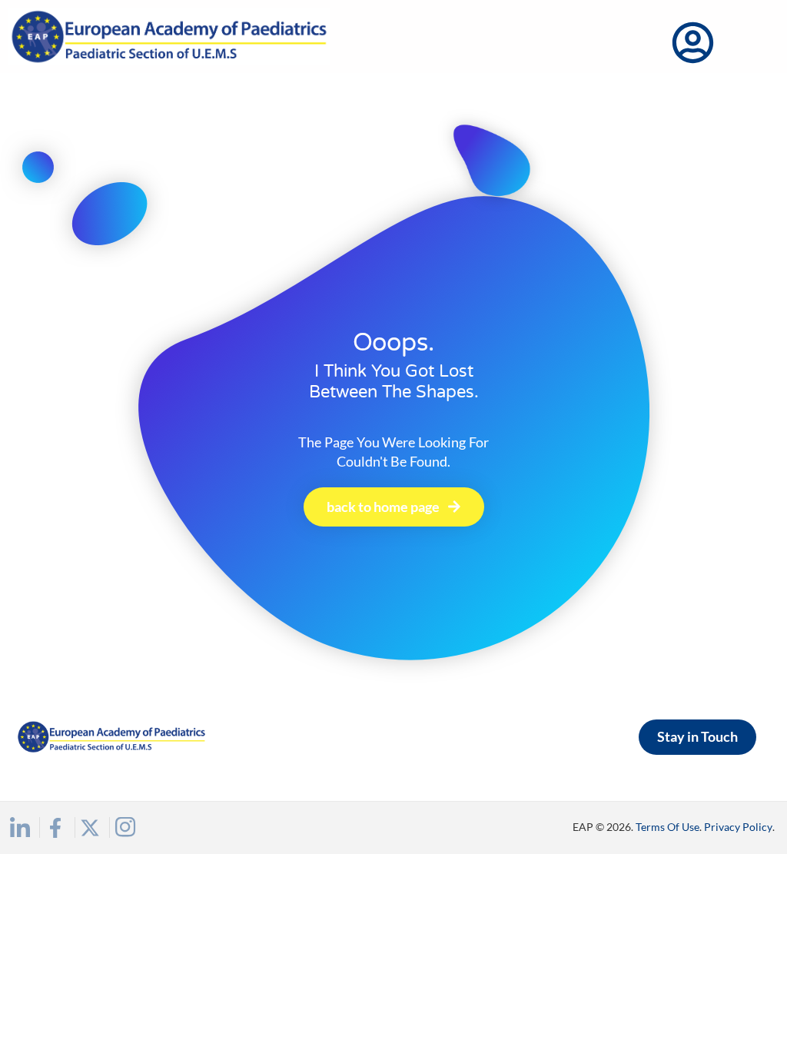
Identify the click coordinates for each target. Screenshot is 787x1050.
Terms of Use (667, 826)
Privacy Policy (738, 826)
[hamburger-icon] (755, 43)
